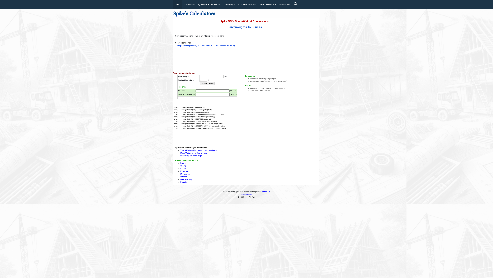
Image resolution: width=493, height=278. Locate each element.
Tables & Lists (284, 4)
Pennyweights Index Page (191, 156)
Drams (183, 163)
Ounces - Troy (186, 179)
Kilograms (184, 171)
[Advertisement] (283, 52)
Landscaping (228, 4)
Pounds (183, 182)
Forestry (215, 4)
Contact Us (265, 192)
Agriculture (202, 4)
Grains (183, 166)
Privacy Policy (246, 195)
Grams (183, 169)
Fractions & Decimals (247, 4)
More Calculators (267, 4)
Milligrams (185, 174)
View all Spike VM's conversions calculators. (199, 150)
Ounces (183, 177)
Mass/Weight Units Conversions (193, 153)
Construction (188, 4)
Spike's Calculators (194, 13)
